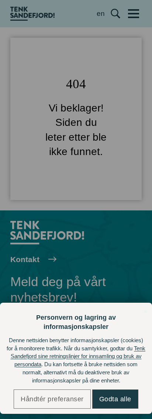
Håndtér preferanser (52, 399)
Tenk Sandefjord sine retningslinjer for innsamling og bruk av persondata (78, 356)
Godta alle (115, 399)
